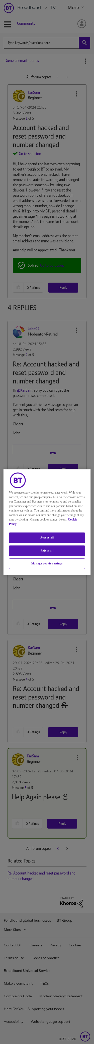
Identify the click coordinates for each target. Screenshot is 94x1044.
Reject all (47, 550)
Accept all (47, 537)
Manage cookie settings (47, 563)
